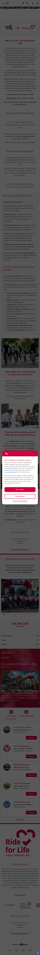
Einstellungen (20, 496)
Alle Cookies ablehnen (20, 501)
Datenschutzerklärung (10, 472)
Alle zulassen (20, 489)
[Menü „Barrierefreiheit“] (38, 953)
